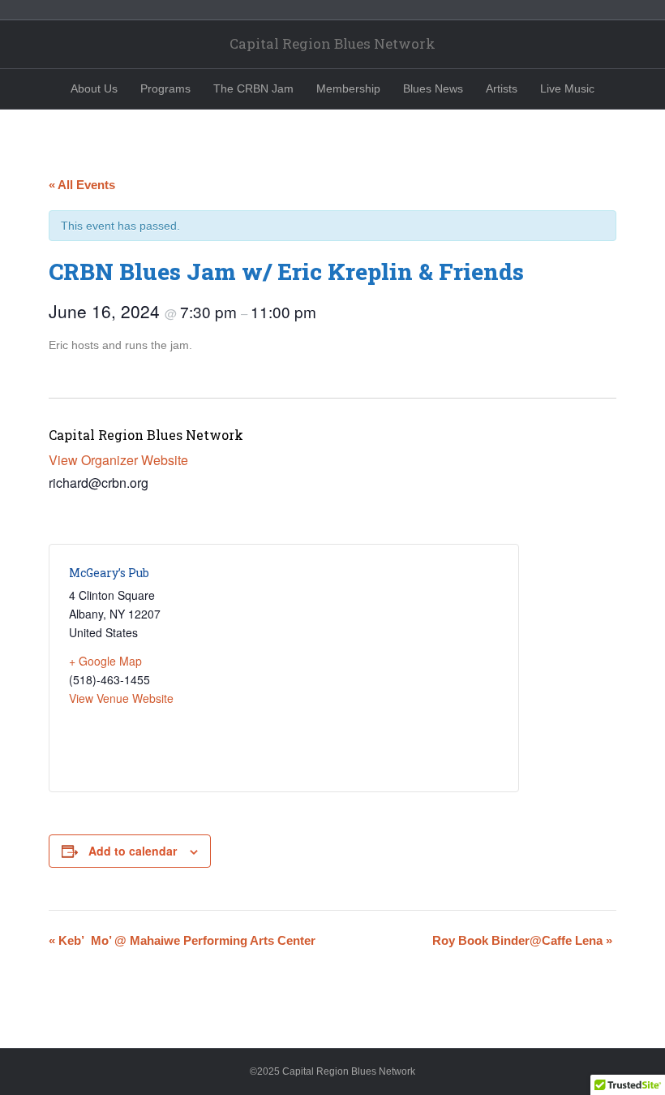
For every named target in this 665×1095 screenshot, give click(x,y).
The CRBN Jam (253, 88)
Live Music (567, 88)
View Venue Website (121, 698)
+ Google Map (105, 661)
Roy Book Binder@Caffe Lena (522, 940)
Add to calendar (132, 851)
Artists (501, 88)
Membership (348, 88)
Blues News (433, 88)
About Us (94, 88)
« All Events (82, 185)
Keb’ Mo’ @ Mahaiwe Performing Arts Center (182, 940)
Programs (165, 88)
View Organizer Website (118, 460)
